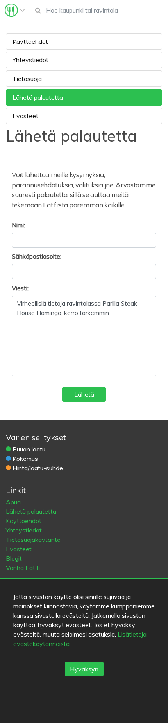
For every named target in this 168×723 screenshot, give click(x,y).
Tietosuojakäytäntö (33, 539)
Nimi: (18, 225)
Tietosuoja (27, 79)
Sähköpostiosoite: (36, 256)
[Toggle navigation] (15, 10)
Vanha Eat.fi (23, 568)
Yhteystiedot (30, 60)
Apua (13, 502)
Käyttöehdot (30, 41)
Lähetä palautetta (38, 97)
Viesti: (20, 288)
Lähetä (84, 394)
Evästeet (25, 116)
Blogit (14, 558)
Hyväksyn (84, 669)
